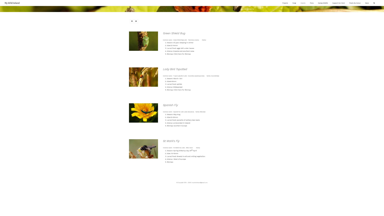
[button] (374, 3)
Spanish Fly (170, 105)
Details (145, 41)
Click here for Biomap (182, 54)
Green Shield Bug (174, 33)
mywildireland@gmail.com (200, 182)
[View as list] (136, 21)
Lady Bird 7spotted (175, 69)
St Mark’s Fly (171, 141)
